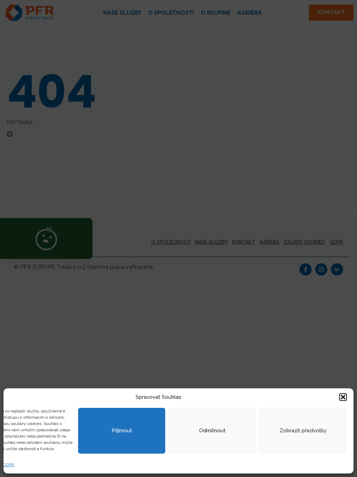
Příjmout (122, 430)
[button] (343, 397)
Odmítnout (212, 430)
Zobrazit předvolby (303, 430)
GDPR (8, 464)
